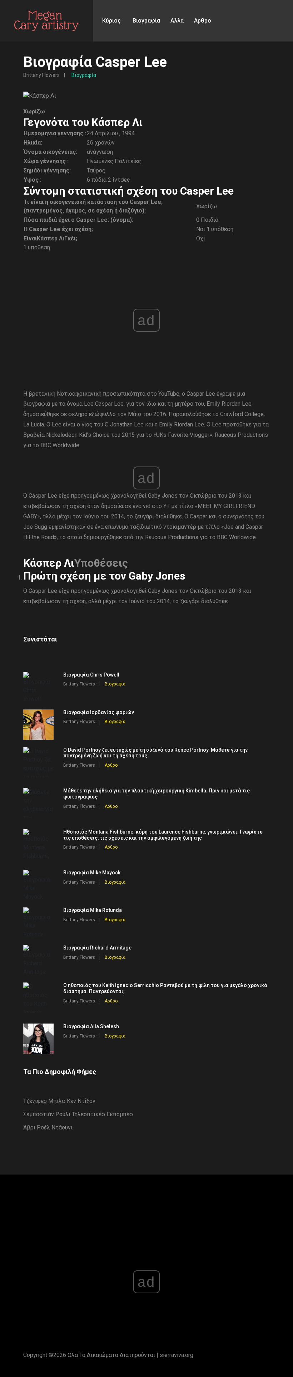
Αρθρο (202, 20)
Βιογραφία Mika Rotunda (92, 910)
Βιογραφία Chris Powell (91, 675)
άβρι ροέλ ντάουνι (48, 1127)
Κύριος (111, 20)
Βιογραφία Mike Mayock (91, 872)
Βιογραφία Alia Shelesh (91, 1026)
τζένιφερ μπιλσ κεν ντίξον (59, 1101)
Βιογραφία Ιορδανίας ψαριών (98, 712)
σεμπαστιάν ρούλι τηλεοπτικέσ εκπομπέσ (78, 1114)
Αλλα (177, 20)
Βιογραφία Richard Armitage (97, 948)
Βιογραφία (146, 20)
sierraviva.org (176, 1355)
